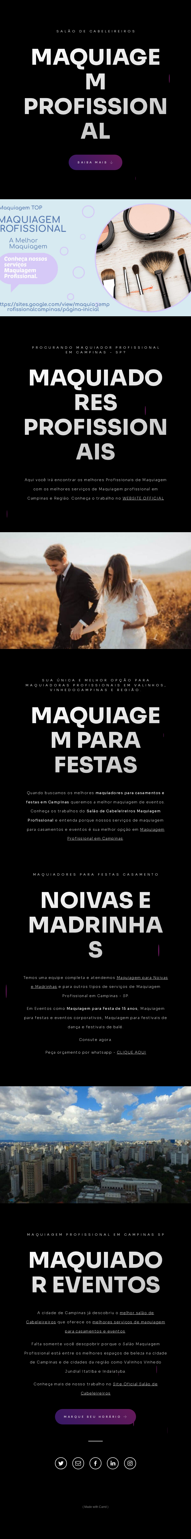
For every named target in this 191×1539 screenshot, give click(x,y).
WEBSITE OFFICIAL (143, 498)
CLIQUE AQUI (131, 1052)
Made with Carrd (95, 1507)
